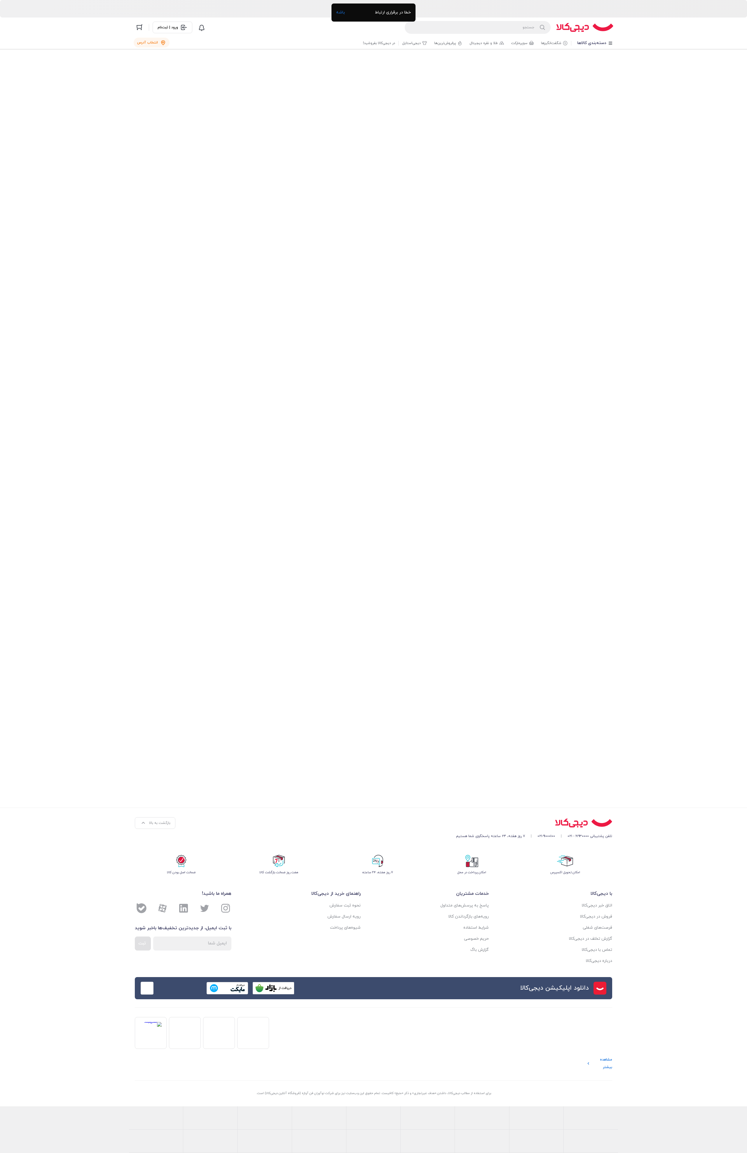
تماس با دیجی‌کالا (597, 950)
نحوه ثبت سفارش (345, 905)
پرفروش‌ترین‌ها (445, 43)
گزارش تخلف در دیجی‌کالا (590, 938)
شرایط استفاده (476, 927)
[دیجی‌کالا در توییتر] (204, 908)
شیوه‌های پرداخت (345, 927)
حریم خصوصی (476, 938)
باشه (340, 12)
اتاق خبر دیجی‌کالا (597, 905)
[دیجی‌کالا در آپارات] (162, 908)
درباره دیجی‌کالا (599, 961)
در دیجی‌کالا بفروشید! (379, 43)
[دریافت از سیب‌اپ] (181, 988)
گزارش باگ (479, 950)
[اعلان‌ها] (201, 27)
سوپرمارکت (519, 43)
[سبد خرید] (139, 27)
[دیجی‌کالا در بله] (141, 908)
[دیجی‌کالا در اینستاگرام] (225, 908)
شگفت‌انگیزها (551, 43)
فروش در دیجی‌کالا (596, 916)
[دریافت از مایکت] (227, 988)
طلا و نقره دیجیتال (484, 43)
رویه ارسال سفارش (344, 916)
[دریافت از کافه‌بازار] (273, 988)
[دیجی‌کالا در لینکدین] (183, 908)
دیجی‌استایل (411, 43)
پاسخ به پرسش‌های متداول (464, 905)
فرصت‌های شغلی (597, 927)
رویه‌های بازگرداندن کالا (468, 916)
